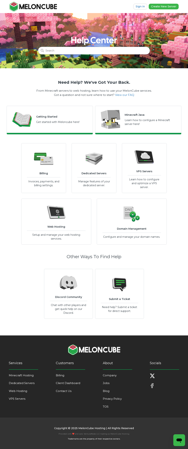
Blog (106, 391)
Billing (60, 375)
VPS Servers (17, 398)
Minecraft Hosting (21, 375)
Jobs (106, 383)
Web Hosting (18, 391)
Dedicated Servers (22, 383)
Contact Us (63, 391)
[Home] (33, 6)
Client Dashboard (68, 383)
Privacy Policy (112, 398)
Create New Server (163, 6)
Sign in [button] (140, 6)
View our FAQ (124, 95)
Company (110, 375)
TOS (106, 406)
